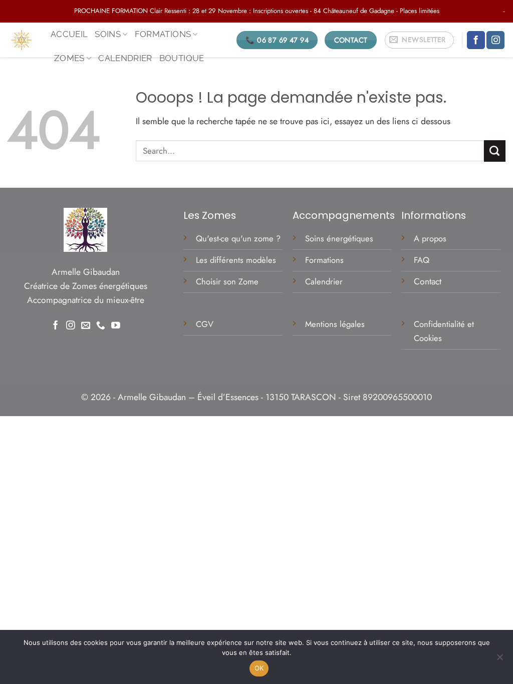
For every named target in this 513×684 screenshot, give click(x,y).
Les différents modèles (236, 260)
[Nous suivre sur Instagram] (495, 40)
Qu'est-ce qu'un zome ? (238, 238)
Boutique (181, 58)
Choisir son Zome (227, 281)
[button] (419, 40)
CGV (206, 324)
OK (259, 668)
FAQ (421, 260)
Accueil (69, 34)
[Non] (499, 660)
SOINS (108, 34)
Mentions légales (336, 324)
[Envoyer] (494, 151)
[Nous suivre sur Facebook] (476, 40)
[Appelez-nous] (100, 326)
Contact (427, 281)
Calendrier (125, 58)
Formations (324, 260)
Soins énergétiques (339, 238)
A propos (430, 238)
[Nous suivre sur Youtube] (115, 326)
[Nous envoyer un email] (85, 326)
